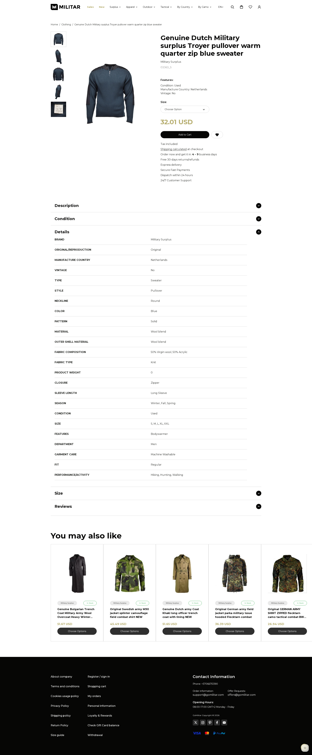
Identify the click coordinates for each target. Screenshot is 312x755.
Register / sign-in (99, 676)
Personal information (102, 705)
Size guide (57, 735)
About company (61, 676)
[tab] (58, 39)
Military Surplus (171, 61)
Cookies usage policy (65, 696)
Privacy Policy (60, 705)
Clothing (66, 24)
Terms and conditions (65, 686)
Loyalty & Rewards (100, 715)
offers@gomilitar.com (242, 694)
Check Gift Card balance (103, 725)
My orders (94, 696)
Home (54, 24)
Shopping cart (97, 686)
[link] (67, 603)
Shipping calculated (174, 149)
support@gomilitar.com (208, 694)
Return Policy (59, 725)
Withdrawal (95, 735)
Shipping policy (61, 715)
